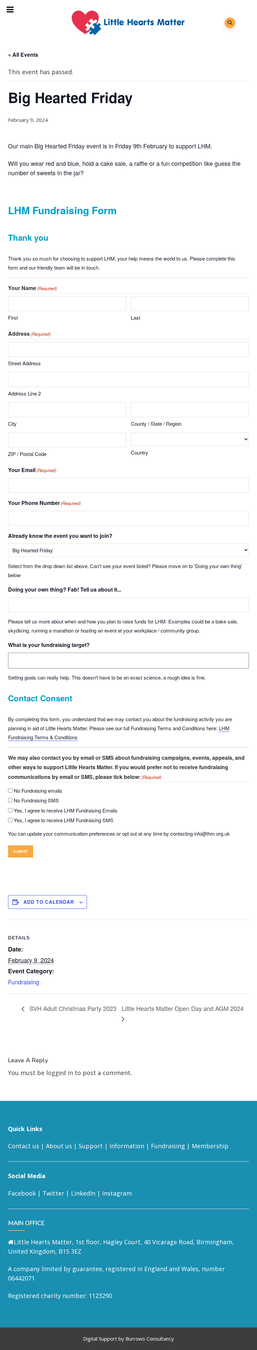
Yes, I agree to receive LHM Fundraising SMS (63, 820)
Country (139, 452)
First (13, 317)
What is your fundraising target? (49, 645)
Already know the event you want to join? (60, 536)
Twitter (53, 1193)
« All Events (23, 54)
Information (126, 1146)
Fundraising (23, 981)
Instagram (117, 1193)
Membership (210, 1146)
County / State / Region (156, 423)
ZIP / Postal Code (27, 453)
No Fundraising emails (38, 790)
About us (59, 1146)
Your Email (32, 470)
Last (135, 317)
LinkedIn (83, 1193)
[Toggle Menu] (10, 9)
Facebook (22, 1193)
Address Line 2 (24, 393)
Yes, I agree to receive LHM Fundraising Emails (65, 810)
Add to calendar (48, 901)
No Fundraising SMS (36, 800)
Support (91, 1146)
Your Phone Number (44, 503)
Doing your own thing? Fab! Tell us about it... (64, 589)
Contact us (23, 1146)
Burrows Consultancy (149, 1338)
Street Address (24, 363)
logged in (59, 1073)
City (12, 423)
